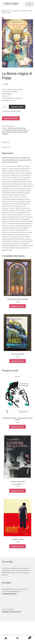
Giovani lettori (15, 10)
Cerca (17, 638)
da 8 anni (13, 130)
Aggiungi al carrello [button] (17, 306)
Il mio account (6, 638)
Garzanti (24, 130)
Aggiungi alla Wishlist (11, 118)
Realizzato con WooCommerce (11, 612)
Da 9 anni (23, 10)
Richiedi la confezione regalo (12, 111)
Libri (9, 10)
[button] (3, 18)
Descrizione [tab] (5, 142)
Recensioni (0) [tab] (6, 147)
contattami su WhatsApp (9, 594)
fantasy (19, 130)
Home (5, 10)
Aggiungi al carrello (17, 107)
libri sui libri (20, 132)
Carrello (27, 636)
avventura (7, 130)
